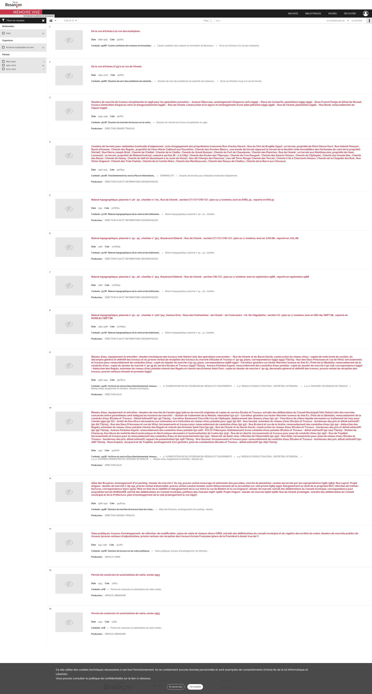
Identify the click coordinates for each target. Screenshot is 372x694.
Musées (332, 13)
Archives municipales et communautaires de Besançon (32, 47)
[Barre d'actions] (369, 20)
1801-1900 (11, 61)
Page (206, 20)
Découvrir (350, 13)
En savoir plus (175, 687)
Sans (8, 33)
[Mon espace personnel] (365, 13)
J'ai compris (195, 687)
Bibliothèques (313, 13)
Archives (293, 13)
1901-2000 (11, 65)
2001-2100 (11, 69)
